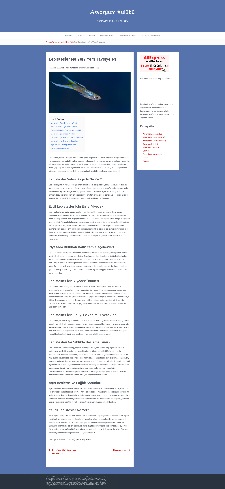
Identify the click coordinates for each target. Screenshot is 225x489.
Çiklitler (146, 151)
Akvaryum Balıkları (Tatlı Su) (66, 42)
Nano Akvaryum (120, 450)
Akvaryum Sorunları (128, 35)
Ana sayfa (50, 42)
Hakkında (68, 35)
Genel (145, 158)
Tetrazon (146, 161)
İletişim (80, 35)
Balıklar (92, 35)
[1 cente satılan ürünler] (154, 63)
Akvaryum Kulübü (112, 12)
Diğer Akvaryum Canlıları (153, 154)
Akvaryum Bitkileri (107, 35)
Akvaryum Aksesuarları (150, 35)
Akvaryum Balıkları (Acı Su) (154, 137)
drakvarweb (84, 68)
